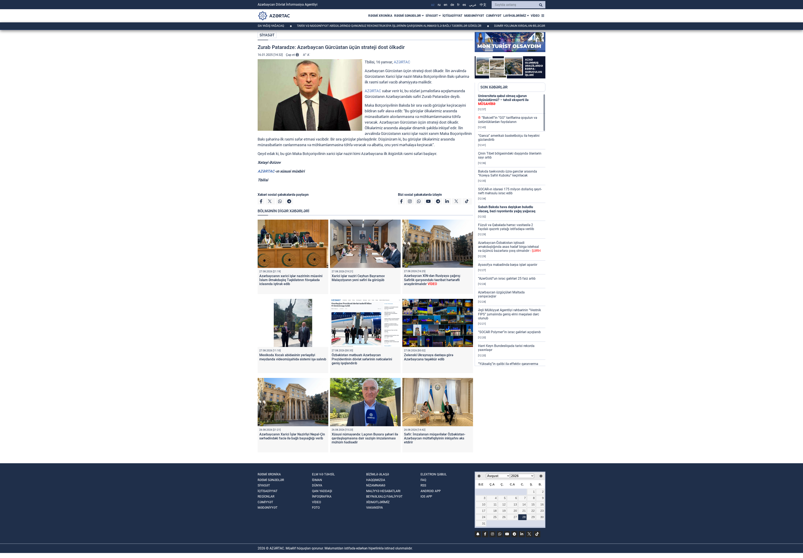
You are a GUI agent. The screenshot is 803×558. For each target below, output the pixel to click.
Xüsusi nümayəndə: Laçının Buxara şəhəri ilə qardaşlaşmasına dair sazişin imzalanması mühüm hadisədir (365, 438)
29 (533, 517)
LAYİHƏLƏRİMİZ (515, 16)
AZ (433, 5)
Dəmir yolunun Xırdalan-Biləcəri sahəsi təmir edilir (509, 25)
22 (533, 510)
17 (483, 510)
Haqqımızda (375, 480)
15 (533, 504)
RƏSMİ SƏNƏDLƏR (408, 16)
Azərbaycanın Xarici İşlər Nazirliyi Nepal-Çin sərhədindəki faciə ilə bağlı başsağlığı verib (292, 436)
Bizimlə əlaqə (377, 474)
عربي (473, 5)
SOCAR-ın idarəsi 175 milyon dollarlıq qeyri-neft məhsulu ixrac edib (510, 191)
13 (515, 504)
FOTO (316, 507)
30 (542, 517)
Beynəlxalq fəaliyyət (384, 496)
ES (464, 5)
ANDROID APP (431, 491)
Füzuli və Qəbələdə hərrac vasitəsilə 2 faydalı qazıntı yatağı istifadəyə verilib (506, 227)
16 (542, 504)
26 (504, 517)
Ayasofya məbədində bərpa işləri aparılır (507, 265)
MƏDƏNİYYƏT (474, 16)
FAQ (423, 480)
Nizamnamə (375, 485)
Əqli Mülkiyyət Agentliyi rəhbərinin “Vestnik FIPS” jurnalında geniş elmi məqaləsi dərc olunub (509, 314)
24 (483, 517)
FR (458, 5)
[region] (511, 230)
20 (515, 510)
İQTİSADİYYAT (452, 16)
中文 (483, 5)
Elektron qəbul (434, 474)
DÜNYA (317, 485)
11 (495, 504)
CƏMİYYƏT (493, 16)
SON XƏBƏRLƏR (494, 87)
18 (495, 510)
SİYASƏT (432, 16)
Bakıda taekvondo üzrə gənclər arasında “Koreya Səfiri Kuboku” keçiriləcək (507, 173)
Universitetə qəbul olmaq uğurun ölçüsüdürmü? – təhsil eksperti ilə (503, 100)
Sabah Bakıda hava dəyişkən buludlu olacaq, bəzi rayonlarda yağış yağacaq (506, 209)
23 (542, 510)
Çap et (291, 55)
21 (524, 510)
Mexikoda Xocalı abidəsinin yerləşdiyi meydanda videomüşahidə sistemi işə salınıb (292, 357)
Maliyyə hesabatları (383, 491)
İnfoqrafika (321, 496)
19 (504, 510)
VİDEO (535, 16)
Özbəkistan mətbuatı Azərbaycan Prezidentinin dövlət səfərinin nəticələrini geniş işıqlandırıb (362, 359)
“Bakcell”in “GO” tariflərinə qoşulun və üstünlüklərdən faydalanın (507, 120)
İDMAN (317, 480)
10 (483, 504)
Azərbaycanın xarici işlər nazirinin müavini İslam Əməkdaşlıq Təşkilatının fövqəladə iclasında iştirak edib (290, 280)
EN (445, 5)
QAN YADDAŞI (322, 491)
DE (452, 5)
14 (524, 504)
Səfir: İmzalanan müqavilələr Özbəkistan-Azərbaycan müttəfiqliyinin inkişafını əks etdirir (434, 438)
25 (495, 517)
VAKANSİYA (374, 507)
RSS (423, 485)
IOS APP (426, 496)
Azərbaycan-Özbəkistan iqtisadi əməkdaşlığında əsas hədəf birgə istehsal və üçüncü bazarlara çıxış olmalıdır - (509, 247)
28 (524, 517)
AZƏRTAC (402, 62)
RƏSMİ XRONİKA (380, 16)
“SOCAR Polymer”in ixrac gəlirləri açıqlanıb (509, 332)
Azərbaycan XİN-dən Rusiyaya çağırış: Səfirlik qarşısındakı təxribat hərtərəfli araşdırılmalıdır (432, 280)
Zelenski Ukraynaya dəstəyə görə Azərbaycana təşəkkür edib (428, 357)
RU (439, 5)
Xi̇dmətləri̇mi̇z (378, 502)
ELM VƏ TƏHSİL (323, 474)
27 (515, 517)
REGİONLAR (266, 496)
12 (504, 504)
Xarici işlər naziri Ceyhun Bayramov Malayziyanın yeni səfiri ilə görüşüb (358, 278)
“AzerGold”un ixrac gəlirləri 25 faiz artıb (507, 278)
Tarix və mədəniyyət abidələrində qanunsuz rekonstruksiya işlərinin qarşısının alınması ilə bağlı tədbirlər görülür (359, 25)
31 (483, 523)
